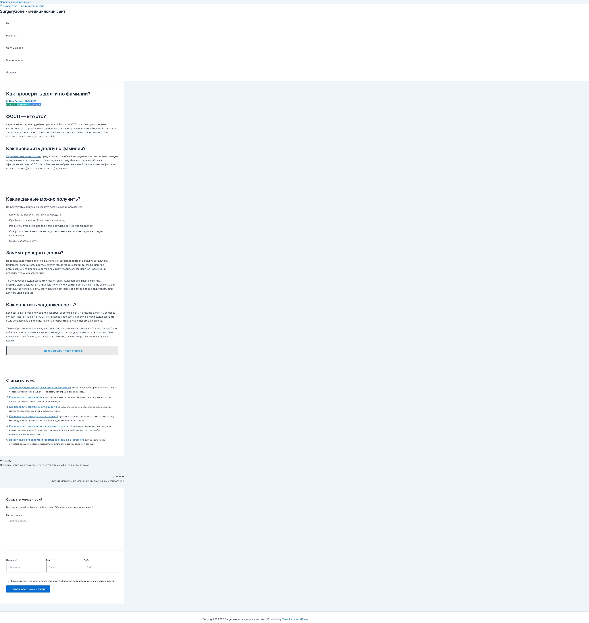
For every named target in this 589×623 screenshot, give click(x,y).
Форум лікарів (14, 47)
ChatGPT (11, 104)
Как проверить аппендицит (25, 397)
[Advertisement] (62, 181)
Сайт (86, 560)
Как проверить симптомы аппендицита (33, 406)
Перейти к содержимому (15, 2)
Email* (49, 560)
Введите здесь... (14, 515)
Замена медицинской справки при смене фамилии (40, 387)
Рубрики (11, 35)
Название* (11, 560)
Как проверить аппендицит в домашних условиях (39, 426)
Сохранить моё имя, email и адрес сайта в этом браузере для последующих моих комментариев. (63, 581)
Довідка (11, 72)
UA (8, 23)
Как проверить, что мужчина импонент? (33, 416)
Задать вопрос (15, 60)
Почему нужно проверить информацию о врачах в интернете (46, 439)
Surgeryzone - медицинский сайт (32, 11)
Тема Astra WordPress (295, 619)
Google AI (35, 104)
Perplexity (23, 104)
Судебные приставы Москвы (23, 156)
